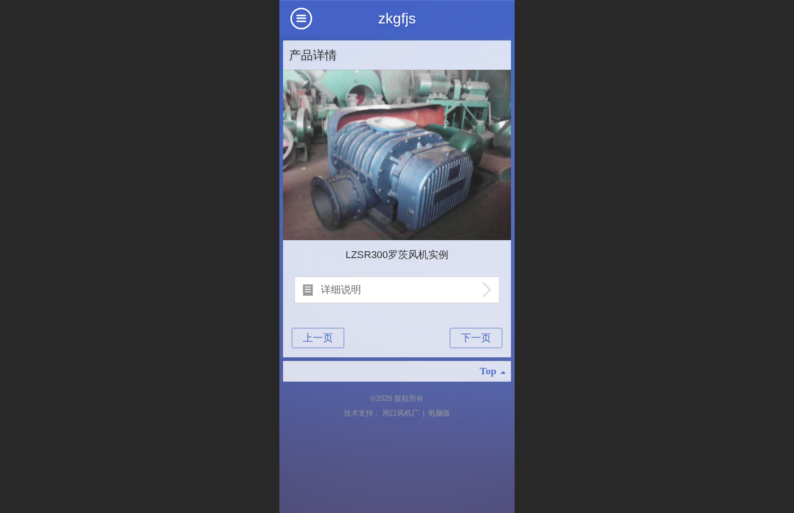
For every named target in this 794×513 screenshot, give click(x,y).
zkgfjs (397, 18)
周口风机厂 (401, 413)
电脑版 (439, 413)
